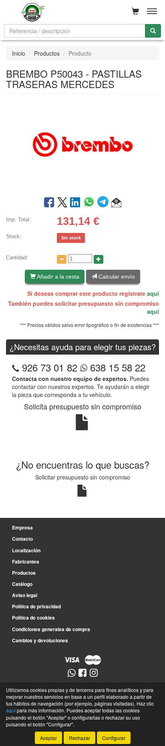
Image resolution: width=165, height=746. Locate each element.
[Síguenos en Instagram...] (93, 673)
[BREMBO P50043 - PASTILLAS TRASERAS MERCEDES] (82, 144)
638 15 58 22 (116, 367)
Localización (26, 550)
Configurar (113, 737)
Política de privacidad (36, 606)
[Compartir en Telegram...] (104, 203)
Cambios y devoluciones (40, 640)
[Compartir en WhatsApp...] (90, 203)
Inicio (18, 53)
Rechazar (79, 737)
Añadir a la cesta (57, 276)
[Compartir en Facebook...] (49, 203)
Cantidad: (17, 258)
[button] (116, 203)
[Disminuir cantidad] (61, 259)
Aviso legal (24, 595)
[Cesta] (135, 11)
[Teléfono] (15, 367)
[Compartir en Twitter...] (62, 203)
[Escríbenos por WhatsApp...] (71, 673)
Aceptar (48, 737)
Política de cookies (33, 617)
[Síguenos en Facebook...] (82, 673)
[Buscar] (153, 31)
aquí (153, 293)
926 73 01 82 (49, 367)
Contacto (22, 538)
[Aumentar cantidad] (98, 259)
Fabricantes (25, 561)
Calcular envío (116, 276)
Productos (47, 53)
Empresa (22, 527)
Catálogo (22, 584)
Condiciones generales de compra (51, 629)
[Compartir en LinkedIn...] (75, 203)
